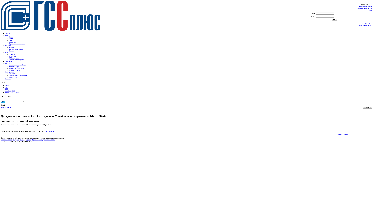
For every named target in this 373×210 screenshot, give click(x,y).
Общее (11, 37)
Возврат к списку (342, 135)
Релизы (11, 38)
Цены (6, 52)
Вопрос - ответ (13, 77)
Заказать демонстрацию (16, 49)
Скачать (11, 51)
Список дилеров (49, 131)
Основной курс (14, 66)
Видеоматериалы (14, 70)
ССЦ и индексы (14, 42)
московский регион (365, 6)
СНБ (10, 40)
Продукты (8, 45)
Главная (7, 33)
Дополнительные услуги (17, 59)
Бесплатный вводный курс (17, 65)
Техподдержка (9, 72)
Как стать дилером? (365, 25)
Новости (7, 35)
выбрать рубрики (6, 107)
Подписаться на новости (17, 44)
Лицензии (12, 54)
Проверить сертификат (16, 68)
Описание (12, 47)
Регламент (12, 73)
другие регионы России (364, 8)
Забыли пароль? (367, 23)
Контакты (8, 79)
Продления (12, 56)
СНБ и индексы (14, 58)
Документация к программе (18, 75)
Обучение (8, 63)
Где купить (8, 61)
